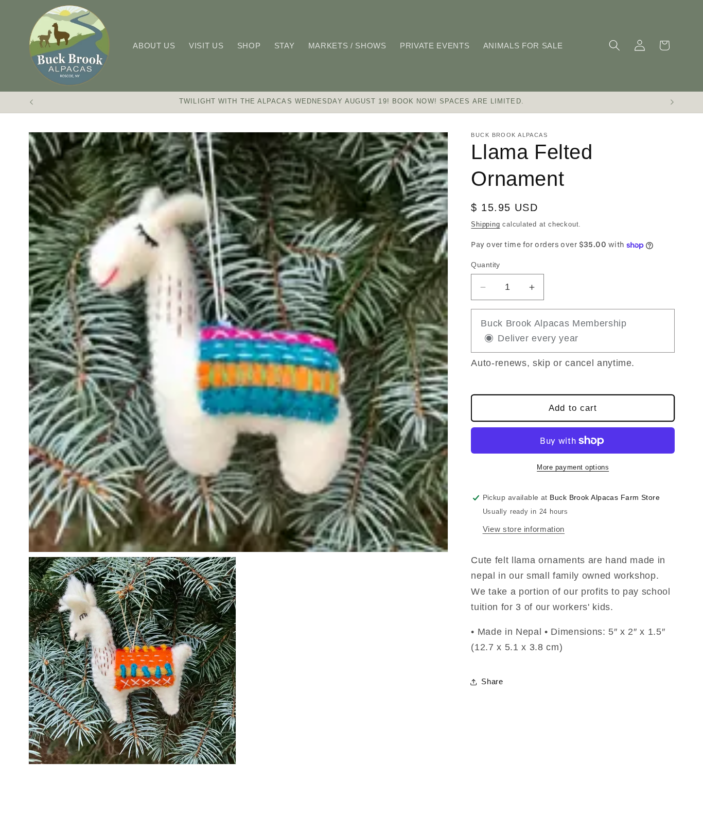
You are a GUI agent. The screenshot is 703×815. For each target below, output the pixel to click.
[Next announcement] (672, 102)
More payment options (573, 468)
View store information (524, 529)
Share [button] (492, 682)
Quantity (485, 265)
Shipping (485, 224)
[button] (614, 45)
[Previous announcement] (31, 102)
